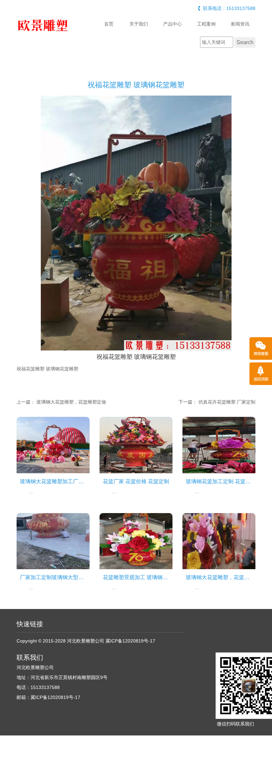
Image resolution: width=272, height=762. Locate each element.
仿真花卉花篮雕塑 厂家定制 (226, 402)
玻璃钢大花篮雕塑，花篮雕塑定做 (71, 402)
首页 (108, 24)
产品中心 (172, 24)
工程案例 (206, 24)
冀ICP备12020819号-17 (130, 641)
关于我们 (138, 24)
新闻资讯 (240, 24)
